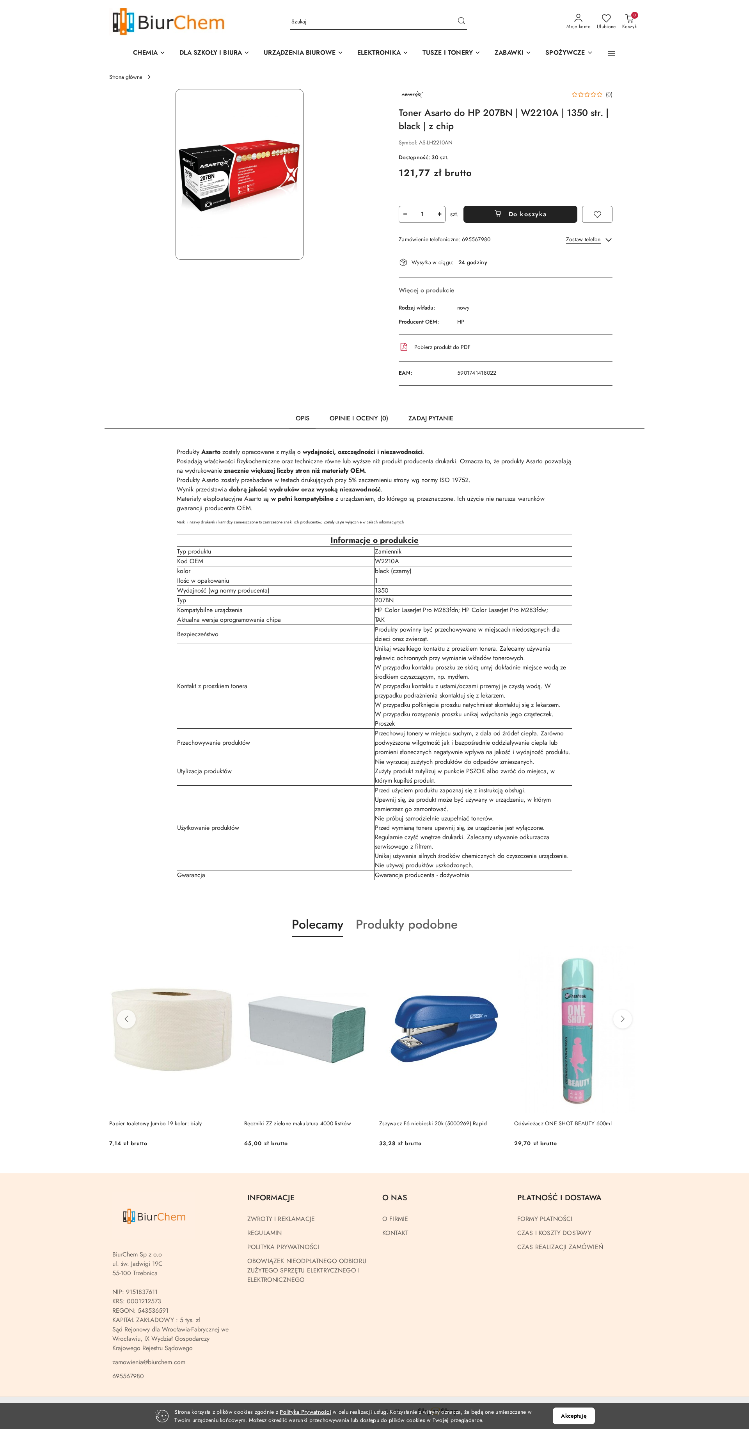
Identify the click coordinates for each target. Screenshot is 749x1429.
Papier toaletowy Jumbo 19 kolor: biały (155, 1123)
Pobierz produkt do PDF (442, 347)
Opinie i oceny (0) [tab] (359, 418)
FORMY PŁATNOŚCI (544, 1218)
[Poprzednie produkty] (126, 1019)
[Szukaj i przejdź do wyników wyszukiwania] (461, 22)
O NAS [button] (394, 1197)
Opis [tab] (303, 418)
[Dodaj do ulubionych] (597, 214)
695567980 (128, 1376)
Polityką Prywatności (305, 1412)
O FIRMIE (395, 1218)
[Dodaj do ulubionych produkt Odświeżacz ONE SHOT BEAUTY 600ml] (631, 955)
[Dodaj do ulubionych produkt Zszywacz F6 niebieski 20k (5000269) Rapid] (496, 955)
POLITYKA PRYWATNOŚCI (283, 1246)
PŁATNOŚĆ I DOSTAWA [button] (559, 1197)
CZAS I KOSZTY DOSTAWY (554, 1232)
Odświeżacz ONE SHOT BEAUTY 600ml (563, 1123)
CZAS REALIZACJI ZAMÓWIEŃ (560, 1246)
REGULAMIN (264, 1232)
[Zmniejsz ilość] (405, 214)
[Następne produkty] (623, 1019)
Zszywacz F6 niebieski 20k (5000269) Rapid (433, 1123)
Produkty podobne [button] (407, 924)
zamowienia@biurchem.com (148, 1362)
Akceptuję (573, 1416)
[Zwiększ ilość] (439, 214)
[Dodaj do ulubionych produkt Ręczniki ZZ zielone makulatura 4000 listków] (361, 955)
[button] (303, 53)
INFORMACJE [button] (271, 1197)
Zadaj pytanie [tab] (430, 418)
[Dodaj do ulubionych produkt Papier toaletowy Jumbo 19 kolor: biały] (226, 955)
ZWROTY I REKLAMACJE (281, 1218)
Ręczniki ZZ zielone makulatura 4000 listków (297, 1123)
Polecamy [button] (317, 924)
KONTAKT (395, 1232)
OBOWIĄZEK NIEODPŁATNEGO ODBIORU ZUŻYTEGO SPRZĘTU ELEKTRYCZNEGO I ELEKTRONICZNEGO (306, 1270)
